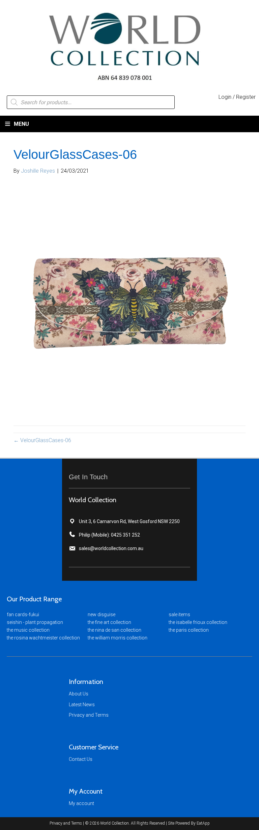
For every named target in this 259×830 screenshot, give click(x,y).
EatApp (203, 823)
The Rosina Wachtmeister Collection (43, 637)
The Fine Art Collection (109, 622)
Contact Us (80, 759)
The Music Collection (28, 630)
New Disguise (101, 614)
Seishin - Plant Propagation (35, 622)
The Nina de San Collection (114, 630)
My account (81, 803)
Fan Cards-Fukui (23, 614)
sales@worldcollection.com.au (111, 548)
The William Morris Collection (117, 637)
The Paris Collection (189, 630)
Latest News (82, 704)
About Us (78, 693)
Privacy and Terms (89, 715)
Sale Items (179, 614)
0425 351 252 (125, 535)
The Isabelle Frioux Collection (198, 622)
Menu (20, 124)
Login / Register (237, 97)
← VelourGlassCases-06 (42, 440)
